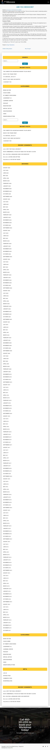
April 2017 (6, 458)
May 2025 (5, 207)
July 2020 (5, 356)
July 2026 (5, 170)
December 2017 (7, 437)
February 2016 (7, 494)
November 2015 (7, 502)
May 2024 (5, 238)
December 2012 (7, 593)
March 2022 (6, 303)
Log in (5, 673)
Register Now (7, 105)
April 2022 (6, 301)
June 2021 (6, 327)
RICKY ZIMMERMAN (8, 151)
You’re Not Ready (15, 159)
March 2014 (6, 554)
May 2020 (5, 361)
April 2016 (6, 489)
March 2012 (6, 617)
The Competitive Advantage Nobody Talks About (17, 71)
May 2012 (5, 612)
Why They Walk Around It (14, 149)
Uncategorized (7, 111)
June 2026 (6, 173)
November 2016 (7, 471)
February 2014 (7, 557)
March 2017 (6, 460)
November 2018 (7, 408)
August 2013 (6, 573)
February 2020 (7, 369)
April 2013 (6, 583)
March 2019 (6, 397)
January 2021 (7, 340)
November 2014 (7, 533)
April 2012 (6, 614)
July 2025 (5, 201)
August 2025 (6, 199)
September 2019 (7, 382)
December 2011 (7, 625)
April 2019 (6, 395)
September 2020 (7, 350)
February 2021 (7, 337)
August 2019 (6, 384)
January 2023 (7, 277)
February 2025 (7, 214)
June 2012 (6, 609)
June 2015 (6, 515)
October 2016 (7, 473)
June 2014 (6, 546)
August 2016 (6, 478)
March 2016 (6, 492)
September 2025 (7, 196)
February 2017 (7, 463)
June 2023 (6, 264)
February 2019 (7, 400)
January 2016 (7, 497)
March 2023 (6, 272)
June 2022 (6, 295)
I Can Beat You (7, 82)
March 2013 (6, 586)
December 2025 (7, 188)
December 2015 (7, 499)
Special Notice (7, 108)
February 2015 (7, 525)
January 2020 (7, 371)
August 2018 (6, 416)
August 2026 (6, 167)
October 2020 (7, 348)
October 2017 (7, 442)
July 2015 (5, 512)
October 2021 (7, 316)
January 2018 (7, 434)
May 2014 (5, 549)
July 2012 (5, 607)
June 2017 (6, 452)
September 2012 (7, 601)
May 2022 (5, 298)
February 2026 (7, 183)
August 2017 (6, 447)
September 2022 (7, 288)
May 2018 (5, 424)
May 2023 (5, 267)
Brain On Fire (7, 90)
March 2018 (6, 429)
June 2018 (6, 421)
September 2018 (7, 413)
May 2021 (5, 329)
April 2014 (6, 552)
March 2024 (6, 241)
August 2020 (6, 353)
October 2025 (7, 193)
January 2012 (7, 622)
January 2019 (7, 403)
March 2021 (6, 335)
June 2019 (6, 390)
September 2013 (7, 570)
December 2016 (7, 468)
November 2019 (7, 376)
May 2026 (5, 175)
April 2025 (6, 209)
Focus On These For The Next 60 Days (25, 151)
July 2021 (5, 324)
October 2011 (7, 630)
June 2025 (6, 204)
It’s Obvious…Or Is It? (9, 76)
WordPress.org (7, 681)
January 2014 (7, 559)
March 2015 (6, 523)
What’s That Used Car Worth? (11, 79)
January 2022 (7, 309)
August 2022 (6, 290)
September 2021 (7, 319)
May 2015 (5, 518)
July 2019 (5, 387)
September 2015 (7, 507)
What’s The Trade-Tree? (10, 74)
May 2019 (5, 392)
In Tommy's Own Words (9, 95)
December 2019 (7, 374)
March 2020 (6, 366)
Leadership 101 (7, 98)
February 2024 (7, 243)
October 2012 (7, 599)
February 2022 (7, 306)
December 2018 (7, 405)
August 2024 (6, 230)
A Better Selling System (7, 48)
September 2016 (7, 476)
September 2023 (7, 256)
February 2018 (7, 431)
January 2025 (7, 217)
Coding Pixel (10, 747)
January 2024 (7, 246)
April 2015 (6, 520)
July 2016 (5, 481)
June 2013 (6, 578)
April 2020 (6, 363)
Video (4, 113)
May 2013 (5, 580)
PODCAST (5, 103)
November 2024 (7, 222)
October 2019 (7, 379)
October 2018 (7, 410)
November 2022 (7, 282)
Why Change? (28, 48)
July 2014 (5, 544)
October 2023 (7, 254)
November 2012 (7, 596)
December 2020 (7, 342)
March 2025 (6, 212)
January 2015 (7, 528)
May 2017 (5, 455)
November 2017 (7, 439)
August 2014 (6, 541)
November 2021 (7, 314)
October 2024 (7, 225)
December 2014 (7, 531)
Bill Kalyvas (6, 154)
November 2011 (7, 627)
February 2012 (7, 620)
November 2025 (7, 191)
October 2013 (7, 567)
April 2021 (6, 332)
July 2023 (5, 261)
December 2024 (7, 220)
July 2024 (5, 233)
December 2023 (7, 248)
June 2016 (6, 484)
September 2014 (7, 539)
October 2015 (7, 505)
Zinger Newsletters (10, 44)
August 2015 (6, 510)
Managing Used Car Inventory (20, 154)
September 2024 (7, 227)
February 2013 (7, 588)
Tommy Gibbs (18, 10)
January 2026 (7, 186)
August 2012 (6, 604)
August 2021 (6, 322)
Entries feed (7, 675)
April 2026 (6, 178)
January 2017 (7, 465)
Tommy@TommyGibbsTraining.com (25, 733)
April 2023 (6, 269)
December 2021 (7, 311)
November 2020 (7, 345)
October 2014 (7, 536)
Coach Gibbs (6, 92)
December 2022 (7, 280)
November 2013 (7, 565)
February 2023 (7, 275)
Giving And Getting (14, 157)
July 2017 (5, 450)
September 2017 (7, 444)
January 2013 (7, 591)
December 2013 (7, 562)
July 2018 (5, 418)
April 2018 (6, 426)
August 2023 (6, 259)
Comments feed (7, 678)
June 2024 (6, 235)
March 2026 (6, 180)
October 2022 (7, 285)
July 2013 (5, 575)
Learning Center (8, 100)
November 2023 (7, 251)
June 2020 (6, 358)
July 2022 (5, 293)
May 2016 (5, 486)
